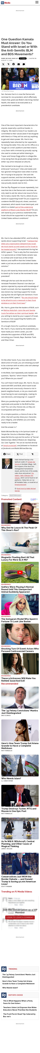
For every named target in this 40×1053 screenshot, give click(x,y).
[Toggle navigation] (37, 3)
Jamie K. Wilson (6, 849)
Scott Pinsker (6, 886)
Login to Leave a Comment (20, 917)
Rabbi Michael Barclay (9, 58)
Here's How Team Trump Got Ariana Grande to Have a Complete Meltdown (20, 745)
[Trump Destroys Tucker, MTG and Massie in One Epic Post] (20, 795)
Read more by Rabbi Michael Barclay (25, 490)
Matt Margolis (6, 750)
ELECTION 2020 (15, 495)
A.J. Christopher (7, 781)
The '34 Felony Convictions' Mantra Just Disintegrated (19, 711)
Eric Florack (6, 715)
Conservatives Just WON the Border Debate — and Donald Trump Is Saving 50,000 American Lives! (18, 880)
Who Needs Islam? (11, 778)
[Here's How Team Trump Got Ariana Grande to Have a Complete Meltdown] (20, 730)
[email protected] (20, 485)
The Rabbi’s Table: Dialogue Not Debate (24, 475)
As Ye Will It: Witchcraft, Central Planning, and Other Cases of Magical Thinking (17, 844)
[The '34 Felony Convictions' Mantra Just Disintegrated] (20, 697)
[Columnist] (8, 464)
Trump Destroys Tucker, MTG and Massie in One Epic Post (18, 809)
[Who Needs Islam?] (20, 765)
